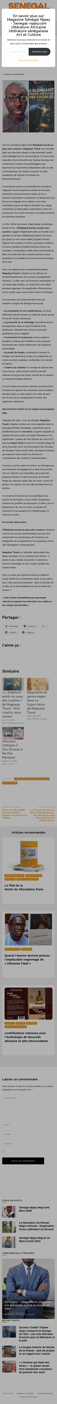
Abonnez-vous (39, 51)
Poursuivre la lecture (28, 60)
